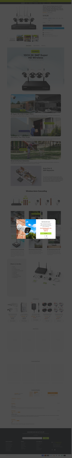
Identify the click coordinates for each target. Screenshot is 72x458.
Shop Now (45, 233)
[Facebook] (45, 236)
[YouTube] (47, 236)
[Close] (55, 219)
